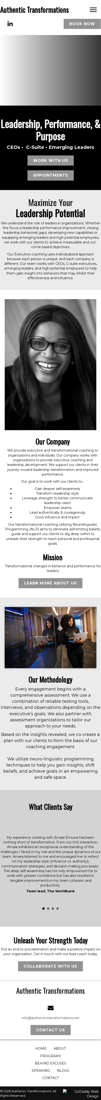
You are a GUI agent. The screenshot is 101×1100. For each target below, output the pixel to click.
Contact (50, 1078)
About (60, 1048)
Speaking (41, 1070)
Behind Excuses (50, 1063)
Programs (50, 1056)
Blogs (63, 1070)
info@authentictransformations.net (50, 1018)
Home (41, 1048)
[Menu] (93, 10)
